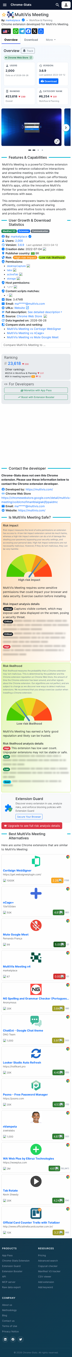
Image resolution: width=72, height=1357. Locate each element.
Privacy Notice (10, 1331)
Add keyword (45, 1287)
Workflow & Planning (40, 20)
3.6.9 (21, 245)
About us (7, 1304)
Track (29, 50)
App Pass (7, 1255)
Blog (4, 1315)
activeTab (12, 274)
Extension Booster (12, 1271)
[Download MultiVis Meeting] (52, 74)
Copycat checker (47, 1266)
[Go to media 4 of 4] (42, 150)
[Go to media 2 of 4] (34, 150)
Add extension (46, 1282)
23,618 (18, 363)
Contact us (8, 1320)
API (4, 1276)
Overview (11, 39)
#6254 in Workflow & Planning (21, 373)
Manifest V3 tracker (49, 1271)
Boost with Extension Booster (37, 397)
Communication (40, 231)
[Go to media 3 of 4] (38, 150)
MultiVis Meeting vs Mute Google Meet (33, 337)
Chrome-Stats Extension (16, 1260)
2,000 (19, 240)
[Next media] (66, 127)
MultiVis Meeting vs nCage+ (25, 333)
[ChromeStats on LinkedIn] (5, 1339)
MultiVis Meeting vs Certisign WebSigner (34, 329)
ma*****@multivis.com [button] (30, 303)
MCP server (8, 1282)
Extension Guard (11, 1266)
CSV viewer (44, 1276)
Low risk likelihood (52, 257)
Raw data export (11, 1287)
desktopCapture (16, 265)
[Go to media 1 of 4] (30, 150)
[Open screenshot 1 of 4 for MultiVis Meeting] (31, 127)
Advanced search (48, 1260)
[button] (4, 4)
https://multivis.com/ (39, 489)
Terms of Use (9, 1326)
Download (31, 39)
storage (11, 278)
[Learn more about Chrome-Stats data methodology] (45, 316)
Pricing (42, 1255)
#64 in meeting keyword (19, 376)
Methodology (9, 1310)
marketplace (13, 20)
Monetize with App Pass (37, 390)
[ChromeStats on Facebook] (13, 1339)
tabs (9, 270)
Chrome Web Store (18, 57)
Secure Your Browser (29, 816)
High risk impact (25, 257)
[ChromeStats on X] (20, 1339)
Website (20, 308)
